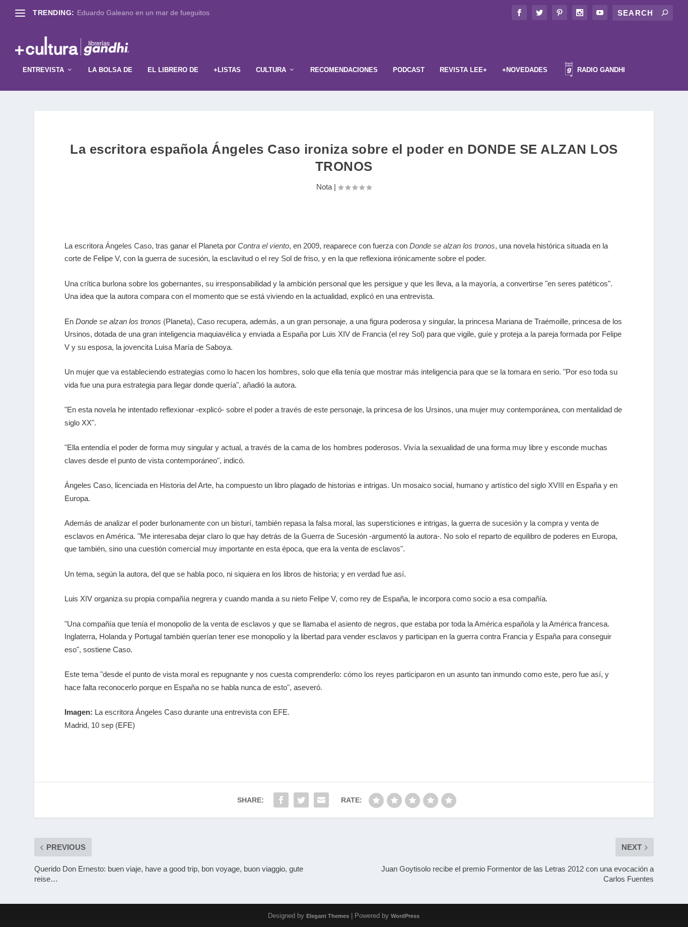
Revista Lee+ (463, 70)
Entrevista (43, 70)
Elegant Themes (327, 916)
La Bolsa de (110, 70)
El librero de (173, 70)
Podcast (409, 70)
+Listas (227, 70)
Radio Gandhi (600, 70)
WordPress (405, 916)
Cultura (271, 70)
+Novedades (524, 70)
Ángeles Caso (128, 245)
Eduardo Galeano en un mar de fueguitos (143, 13)
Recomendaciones (344, 70)
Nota (324, 186)
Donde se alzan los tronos (452, 245)
